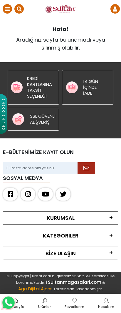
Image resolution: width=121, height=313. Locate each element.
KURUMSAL (61, 218)
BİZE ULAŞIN (61, 253)
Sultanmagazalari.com (74, 282)
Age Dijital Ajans (35, 289)
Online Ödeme (3, 114)
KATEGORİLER (60, 235)
